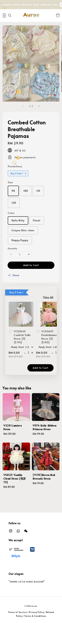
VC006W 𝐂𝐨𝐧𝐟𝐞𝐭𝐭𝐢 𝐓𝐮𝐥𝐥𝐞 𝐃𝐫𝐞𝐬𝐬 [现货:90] (22, 336)
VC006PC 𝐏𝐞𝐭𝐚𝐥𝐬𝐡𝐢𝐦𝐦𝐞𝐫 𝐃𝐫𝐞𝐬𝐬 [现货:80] (49, 336)
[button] (4, 15)
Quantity (12, 248)
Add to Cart (31, 265)
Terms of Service (17, 612)
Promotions (15, 166)
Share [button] (16, 275)
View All (48, 297)
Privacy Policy (36, 612)
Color (11, 213)
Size (10, 182)
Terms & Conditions (35, 615)
